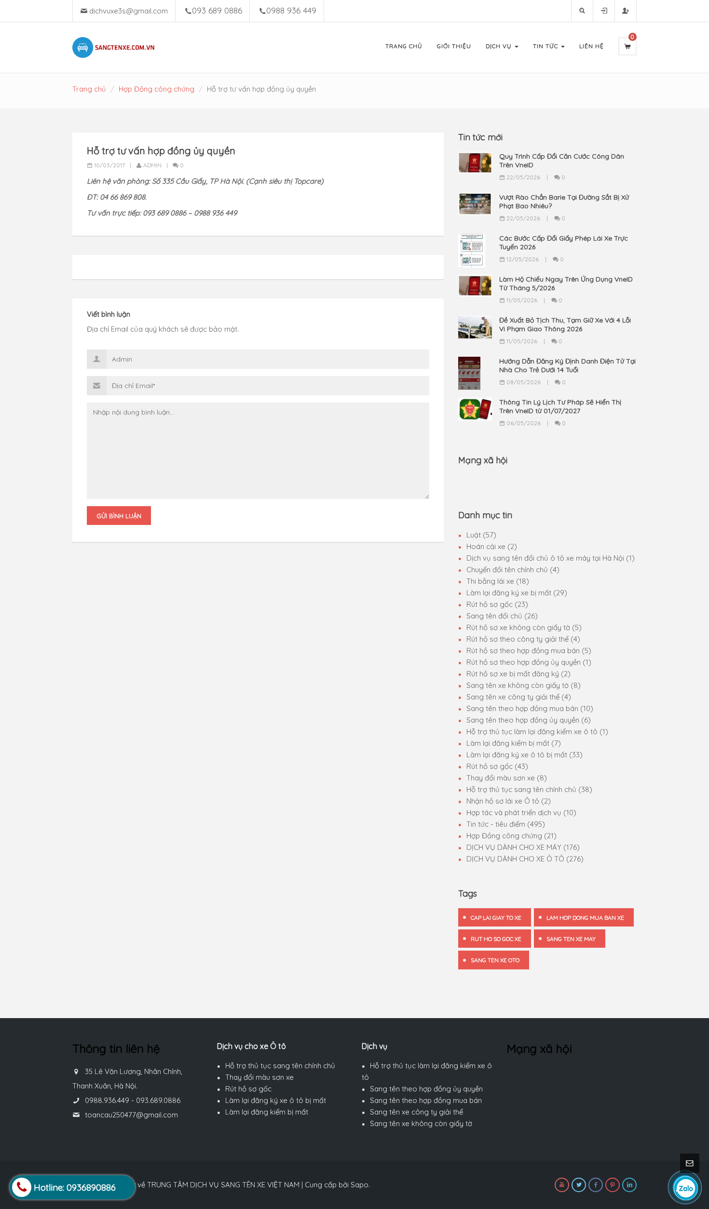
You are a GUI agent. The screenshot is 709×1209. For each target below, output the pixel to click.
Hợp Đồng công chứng (156, 89)
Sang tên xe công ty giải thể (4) (518, 696)
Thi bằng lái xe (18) (497, 581)
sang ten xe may (571, 938)
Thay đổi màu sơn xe (259, 1077)
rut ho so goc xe (496, 938)
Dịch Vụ (500, 46)
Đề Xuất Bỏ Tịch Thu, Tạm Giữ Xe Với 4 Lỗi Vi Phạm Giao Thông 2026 (565, 324)
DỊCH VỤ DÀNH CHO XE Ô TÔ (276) (525, 858)
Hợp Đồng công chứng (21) (511, 835)
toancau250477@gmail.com (131, 1114)
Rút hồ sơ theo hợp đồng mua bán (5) (528, 650)
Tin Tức (546, 46)
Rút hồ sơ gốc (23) (497, 604)
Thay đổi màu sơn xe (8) (506, 777)
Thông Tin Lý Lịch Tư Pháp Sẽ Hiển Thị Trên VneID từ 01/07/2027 (560, 406)
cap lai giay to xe (496, 917)
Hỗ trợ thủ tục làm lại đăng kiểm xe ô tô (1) (537, 731)
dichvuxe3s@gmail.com (128, 10)
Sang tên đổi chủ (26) (502, 615)
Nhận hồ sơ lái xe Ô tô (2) (508, 801)
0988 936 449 (291, 10)
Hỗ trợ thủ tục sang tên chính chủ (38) (529, 789)
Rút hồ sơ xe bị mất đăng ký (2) (518, 673)
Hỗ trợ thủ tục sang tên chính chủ (280, 1065)
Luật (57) (481, 534)
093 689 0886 (217, 10)
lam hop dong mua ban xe (585, 917)
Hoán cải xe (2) (491, 546)
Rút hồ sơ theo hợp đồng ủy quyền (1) (528, 662)
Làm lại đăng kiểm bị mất (266, 1111)
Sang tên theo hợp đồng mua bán (426, 1100)
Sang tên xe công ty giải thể (416, 1111)
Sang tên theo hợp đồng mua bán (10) (529, 708)
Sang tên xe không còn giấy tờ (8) (523, 685)
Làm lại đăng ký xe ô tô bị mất (275, 1100)
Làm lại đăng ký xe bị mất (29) (516, 592)
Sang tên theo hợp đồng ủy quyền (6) (528, 720)
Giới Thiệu (454, 46)
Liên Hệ (591, 46)
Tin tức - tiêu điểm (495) (505, 824)
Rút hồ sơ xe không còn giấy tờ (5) (524, 627)
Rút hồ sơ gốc (248, 1088)
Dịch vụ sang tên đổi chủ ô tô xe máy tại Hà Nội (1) (550, 558)
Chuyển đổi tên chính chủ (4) (512, 569)
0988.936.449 (107, 1100)
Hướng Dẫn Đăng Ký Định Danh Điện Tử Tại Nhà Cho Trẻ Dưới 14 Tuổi (567, 365)
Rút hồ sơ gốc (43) (497, 766)
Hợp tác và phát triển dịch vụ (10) (521, 812)
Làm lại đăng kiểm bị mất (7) (513, 743)
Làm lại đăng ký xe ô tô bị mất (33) (524, 754)
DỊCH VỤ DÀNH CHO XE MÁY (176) (523, 847)
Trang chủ (89, 89)
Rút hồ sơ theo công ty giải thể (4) (523, 639)
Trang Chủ (404, 46)
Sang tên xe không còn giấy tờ (421, 1123)
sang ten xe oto (495, 960)
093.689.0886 (158, 1100)
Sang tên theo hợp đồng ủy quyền (426, 1088)
